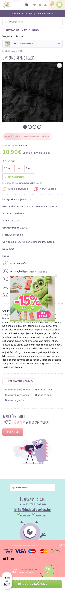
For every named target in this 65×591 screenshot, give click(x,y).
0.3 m (7, 168)
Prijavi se (12, 431)
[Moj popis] (34, 5)
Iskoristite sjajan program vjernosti (31, 13)
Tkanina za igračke (14, 400)
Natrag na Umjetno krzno (22, 30)
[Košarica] (51, 5)
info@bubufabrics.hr (32, 509)
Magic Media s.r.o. (30, 569)
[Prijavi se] (40, 5)
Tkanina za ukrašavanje (17, 395)
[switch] (7, 584)
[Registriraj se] (45, 5)
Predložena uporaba (21, 381)
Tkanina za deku (43, 395)
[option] (32, 92)
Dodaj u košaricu (34, 584)
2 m (28, 168)
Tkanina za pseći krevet (17, 389)
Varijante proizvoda (12, 36)
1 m (18, 168)
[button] (32, 44)
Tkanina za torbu (44, 389)
